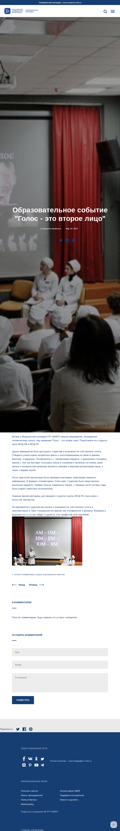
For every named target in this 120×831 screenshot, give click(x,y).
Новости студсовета (69, 800)
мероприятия (49, 574)
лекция (38, 574)
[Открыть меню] (113, 11)
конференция (28, 574)
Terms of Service (29, 800)
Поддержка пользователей (72, 795)
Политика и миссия (29, 791)
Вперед (33, 584)
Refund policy (27, 804)
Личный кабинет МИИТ (70, 791)
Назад (22, 584)
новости (61, 574)
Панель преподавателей (32, 795)
